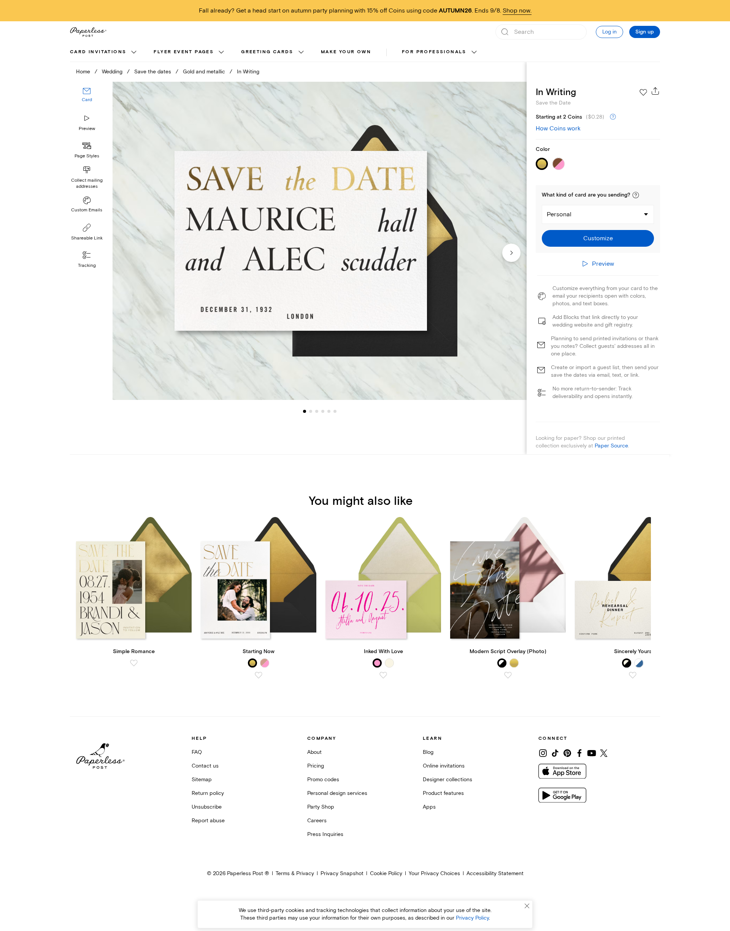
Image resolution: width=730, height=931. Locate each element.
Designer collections (447, 779)
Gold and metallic (204, 71)
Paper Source (611, 446)
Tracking (87, 265)
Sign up (644, 32)
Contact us (205, 766)
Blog (428, 752)
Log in (609, 32)
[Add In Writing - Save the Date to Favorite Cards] (643, 92)
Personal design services (337, 793)
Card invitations (98, 52)
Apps (429, 807)
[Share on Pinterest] (567, 753)
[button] (636, 195)
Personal (559, 214)
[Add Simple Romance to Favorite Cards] (133, 663)
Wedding (112, 71)
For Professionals (434, 52)
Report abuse (208, 820)
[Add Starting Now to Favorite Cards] (258, 675)
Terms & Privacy (295, 873)
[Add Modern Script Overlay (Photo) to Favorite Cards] (508, 675)
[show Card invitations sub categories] (133, 52)
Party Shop (320, 807)
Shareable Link (87, 238)
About (314, 752)
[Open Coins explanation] (612, 117)
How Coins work (558, 128)
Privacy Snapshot (342, 873)
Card (87, 100)
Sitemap (202, 779)
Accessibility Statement (495, 873)
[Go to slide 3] (310, 411)
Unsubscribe (207, 807)
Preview (87, 129)
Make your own (346, 52)
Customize (598, 238)
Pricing (315, 766)
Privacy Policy (472, 918)
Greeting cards (267, 52)
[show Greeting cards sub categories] (301, 52)
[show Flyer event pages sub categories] (221, 52)
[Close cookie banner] (527, 905)
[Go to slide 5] (322, 411)
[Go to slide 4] (316, 411)
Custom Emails (86, 210)
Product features (443, 793)
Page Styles (87, 156)
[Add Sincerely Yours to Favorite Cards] (632, 675)
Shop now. (517, 10)
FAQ (197, 752)
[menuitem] (104, 52)
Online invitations (444, 766)
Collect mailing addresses (87, 183)
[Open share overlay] (655, 90)
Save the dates (152, 71)
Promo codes (323, 779)
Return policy (208, 793)
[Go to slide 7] (334, 411)
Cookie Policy (386, 873)
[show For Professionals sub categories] (474, 52)
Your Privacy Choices (434, 873)
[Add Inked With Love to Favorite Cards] (383, 675)
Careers (317, 820)
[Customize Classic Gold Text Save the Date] (319, 241)
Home (83, 71)
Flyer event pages (184, 52)
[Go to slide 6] (328, 411)
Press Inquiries (325, 834)
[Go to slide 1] (304, 411)
